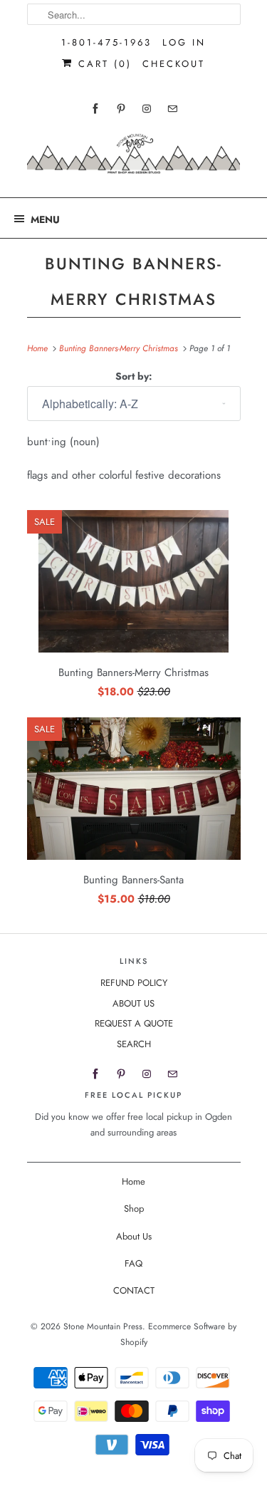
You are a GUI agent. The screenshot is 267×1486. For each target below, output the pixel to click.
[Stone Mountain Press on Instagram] (146, 109)
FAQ (133, 1263)
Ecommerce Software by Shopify (178, 1334)
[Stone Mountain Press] (134, 159)
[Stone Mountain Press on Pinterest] (121, 109)
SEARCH (134, 1044)
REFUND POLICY (133, 982)
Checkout (173, 64)
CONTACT (134, 1290)
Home (133, 1181)
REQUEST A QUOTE (134, 1023)
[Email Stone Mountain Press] (172, 109)
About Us (134, 1236)
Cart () (102, 64)
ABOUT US (133, 1003)
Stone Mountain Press (102, 1326)
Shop (134, 1208)
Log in (184, 42)
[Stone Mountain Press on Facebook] (95, 109)
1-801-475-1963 (106, 42)
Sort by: (133, 376)
